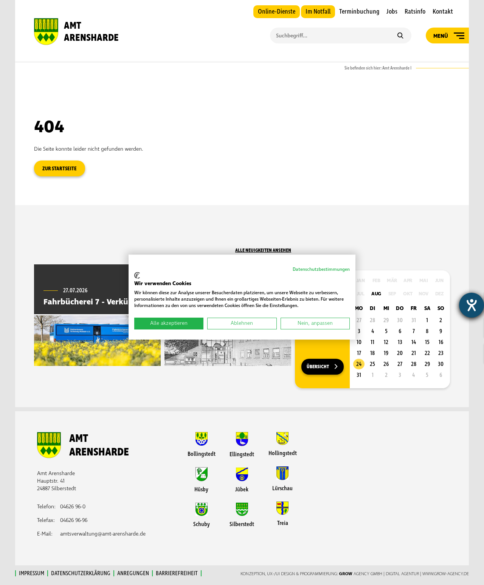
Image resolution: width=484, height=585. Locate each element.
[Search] (400, 36)
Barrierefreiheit (177, 573)
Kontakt (443, 11)
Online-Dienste (276, 11)
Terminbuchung (359, 11)
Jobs (391, 11)
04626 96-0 (72, 506)
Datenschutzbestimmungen (321, 269)
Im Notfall (318, 11)
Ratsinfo (415, 11)
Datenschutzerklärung (80, 573)
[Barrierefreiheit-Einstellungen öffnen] (471, 305)
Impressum (31, 573)
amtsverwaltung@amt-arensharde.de (103, 533)
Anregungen (133, 573)
